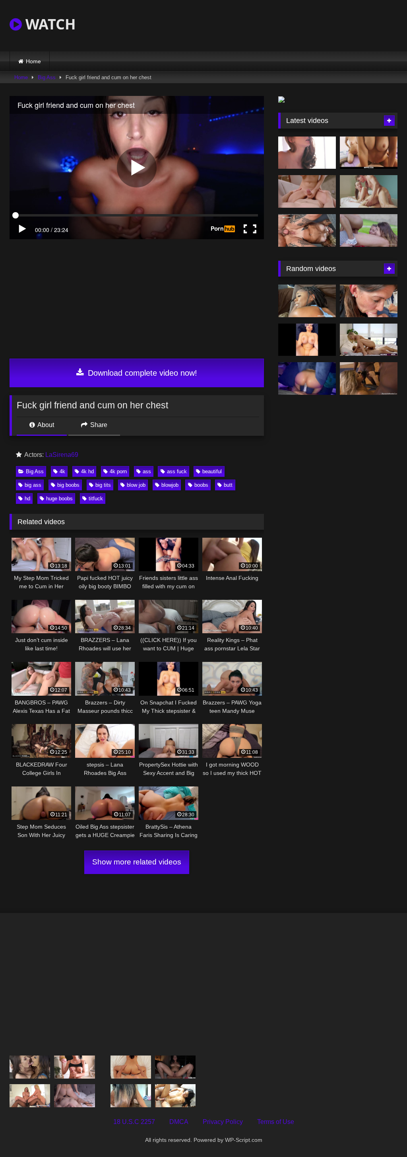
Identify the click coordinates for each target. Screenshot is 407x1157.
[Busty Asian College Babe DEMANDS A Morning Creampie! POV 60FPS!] (130, 1095)
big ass (33, 485)
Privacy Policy (223, 1121)
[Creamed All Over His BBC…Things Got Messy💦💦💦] (307, 378)
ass (147, 471)
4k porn (118, 471)
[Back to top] (382, 1133)
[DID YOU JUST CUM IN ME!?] (307, 301)
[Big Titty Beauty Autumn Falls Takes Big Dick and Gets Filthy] (175, 1067)
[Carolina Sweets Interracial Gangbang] (368, 378)
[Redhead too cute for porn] (307, 153)
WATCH (49, 24)
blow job (136, 485)
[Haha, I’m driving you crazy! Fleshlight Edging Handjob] (74, 1067)
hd (27, 498)
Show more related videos (136, 862)
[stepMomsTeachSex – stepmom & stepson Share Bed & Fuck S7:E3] (368, 340)
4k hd (87, 471)
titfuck (96, 498)
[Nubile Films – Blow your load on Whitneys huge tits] (130, 1067)
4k (62, 471)
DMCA (178, 1121)
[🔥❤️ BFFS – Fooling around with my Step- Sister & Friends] (368, 153)
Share (98, 424)
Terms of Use (275, 1121)
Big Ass (47, 77)
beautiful (212, 471)
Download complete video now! (141, 373)
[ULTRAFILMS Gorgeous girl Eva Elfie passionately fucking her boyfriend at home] (307, 191)
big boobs (68, 485)
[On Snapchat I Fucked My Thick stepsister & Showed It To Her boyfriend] (307, 340)
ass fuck (177, 471)
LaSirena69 (61, 454)
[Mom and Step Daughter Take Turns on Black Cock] (30, 1095)
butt (228, 485)
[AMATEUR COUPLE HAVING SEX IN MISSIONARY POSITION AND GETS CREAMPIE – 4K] (74, 1095)
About (45, 424)
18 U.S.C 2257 (134, 1121)
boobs (201, 485)
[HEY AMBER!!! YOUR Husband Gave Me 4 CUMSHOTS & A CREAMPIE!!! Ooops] (175, 1095)
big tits (103, 485)
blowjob (169, 485)
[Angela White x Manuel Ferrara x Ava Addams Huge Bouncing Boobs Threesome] (30, 1067)
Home (33, 61)
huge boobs (59, 498)
